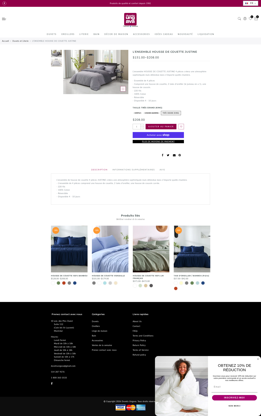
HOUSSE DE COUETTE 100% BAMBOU (69, 276)
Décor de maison (116, 34)
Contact (136, 326)
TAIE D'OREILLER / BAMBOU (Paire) (191, 276)
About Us (137, 321)
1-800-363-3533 (59, 377)
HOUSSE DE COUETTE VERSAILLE (108, 276)
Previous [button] (68, 73)
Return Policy (139, 345)
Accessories (141, 34)
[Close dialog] (258, 359)
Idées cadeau (164, 34)
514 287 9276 (58, 372)
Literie (84, 34)
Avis (162, 169)
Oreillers (68, 34)
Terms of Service (141, 350)
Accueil (5, 41)
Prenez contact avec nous (104, 350)
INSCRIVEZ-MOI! (234, 398)
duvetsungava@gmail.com (63, 366)
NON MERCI (234, 406)
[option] (95, 72)
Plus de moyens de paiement (158, 141)
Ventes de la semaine (102, 345)
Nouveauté (185, 34)
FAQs (135, 331)
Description (99, 169)
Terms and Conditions (143, 336)
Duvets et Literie (21, 41)
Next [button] (119, 73)
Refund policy (139, 355)
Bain (97, 34)
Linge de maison (99, 331)
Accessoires (97, 340)
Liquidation (206, 34)
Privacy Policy (139, 340)
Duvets (52, 34)
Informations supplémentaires (133, 169)
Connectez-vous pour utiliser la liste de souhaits (181, 126)
